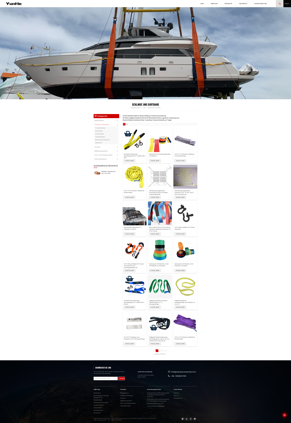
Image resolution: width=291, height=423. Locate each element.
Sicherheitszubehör (100, 159)
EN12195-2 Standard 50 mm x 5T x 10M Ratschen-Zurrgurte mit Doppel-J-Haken (108, 172)
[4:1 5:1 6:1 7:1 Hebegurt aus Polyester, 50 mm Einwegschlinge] (134, 323)
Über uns (214, 4)
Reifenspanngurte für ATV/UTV (155, 403)
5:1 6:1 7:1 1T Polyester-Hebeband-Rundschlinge (185, 338)
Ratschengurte (99, 120)
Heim (202, 4)
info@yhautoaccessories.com (183, 372)
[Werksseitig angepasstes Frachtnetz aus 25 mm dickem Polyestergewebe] (160, 177)
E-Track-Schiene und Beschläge (155, 406)
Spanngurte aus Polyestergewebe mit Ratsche (160, 155)
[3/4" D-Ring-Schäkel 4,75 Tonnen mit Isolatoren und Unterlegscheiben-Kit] (134, 250)
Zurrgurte (97, 147)
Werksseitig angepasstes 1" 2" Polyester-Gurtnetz (133, 228)
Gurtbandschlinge (100, 128)
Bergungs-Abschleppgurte (102, 139)
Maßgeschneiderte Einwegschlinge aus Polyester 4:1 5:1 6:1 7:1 (185, 302)
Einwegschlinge (99, 134)
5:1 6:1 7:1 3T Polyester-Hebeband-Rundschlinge (134, 191)
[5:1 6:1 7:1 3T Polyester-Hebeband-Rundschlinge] (134, 177)
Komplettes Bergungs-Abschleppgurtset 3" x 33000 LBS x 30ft (134, 156)
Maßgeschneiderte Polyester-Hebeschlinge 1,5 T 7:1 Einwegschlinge (158, 302)
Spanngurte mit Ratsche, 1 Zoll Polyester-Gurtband (184, 265)
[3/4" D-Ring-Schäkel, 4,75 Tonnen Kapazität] (185, 213)
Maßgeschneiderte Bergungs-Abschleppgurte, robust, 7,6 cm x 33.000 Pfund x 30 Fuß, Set (159, 339)
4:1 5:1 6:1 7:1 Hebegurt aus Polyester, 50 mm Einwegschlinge (134, 338)
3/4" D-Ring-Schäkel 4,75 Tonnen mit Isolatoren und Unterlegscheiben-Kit (134, 265)
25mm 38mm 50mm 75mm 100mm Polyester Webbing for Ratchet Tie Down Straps (160, 229)
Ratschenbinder (98, 400)
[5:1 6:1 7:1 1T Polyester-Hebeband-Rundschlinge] (185, 323)
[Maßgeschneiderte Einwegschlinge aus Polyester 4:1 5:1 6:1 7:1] (185, 286)
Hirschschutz (97, 413)
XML (109, 420)
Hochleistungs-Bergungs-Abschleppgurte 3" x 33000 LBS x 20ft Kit (134, 302)
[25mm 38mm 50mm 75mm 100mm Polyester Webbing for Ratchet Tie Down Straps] (160, 213)
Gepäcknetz (98, 142)
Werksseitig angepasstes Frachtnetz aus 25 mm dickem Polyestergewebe (158, 192)
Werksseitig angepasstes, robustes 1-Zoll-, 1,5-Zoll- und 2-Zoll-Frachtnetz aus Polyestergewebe (184, 192)
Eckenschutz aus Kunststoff (101, 402)
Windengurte (97, 393)
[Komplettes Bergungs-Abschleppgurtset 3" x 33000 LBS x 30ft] (134, 140)
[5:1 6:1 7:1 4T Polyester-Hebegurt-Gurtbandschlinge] (185, 140)
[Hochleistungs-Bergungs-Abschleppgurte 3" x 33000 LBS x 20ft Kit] (134, 286)
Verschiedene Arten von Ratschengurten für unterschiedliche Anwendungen (158, 400)
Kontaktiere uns (260, 4)
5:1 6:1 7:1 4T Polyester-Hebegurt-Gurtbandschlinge (185, 155)
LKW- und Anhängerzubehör (103, 155)
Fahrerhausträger (98, 410)
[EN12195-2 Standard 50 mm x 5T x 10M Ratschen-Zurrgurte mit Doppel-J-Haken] (97, 173)
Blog (95, 420)
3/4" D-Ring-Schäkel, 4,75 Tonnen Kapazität (185, 228)
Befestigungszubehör (101, 151)
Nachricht (243, 4)
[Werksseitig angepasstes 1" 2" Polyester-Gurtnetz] (134, 213)
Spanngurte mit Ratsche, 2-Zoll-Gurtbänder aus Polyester (159, 265)
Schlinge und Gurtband (101, 124)
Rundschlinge (99, 131)
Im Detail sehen (129, 160)
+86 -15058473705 (178, 376)
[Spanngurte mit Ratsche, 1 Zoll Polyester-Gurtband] (185, 250)
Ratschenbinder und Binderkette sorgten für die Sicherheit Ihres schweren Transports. (158, 394)
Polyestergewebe (100, 137)
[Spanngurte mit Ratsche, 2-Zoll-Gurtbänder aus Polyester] (160, 250)
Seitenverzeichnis (102, 420)
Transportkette (98, 407)
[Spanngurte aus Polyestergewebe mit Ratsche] (160, 140)
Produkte (228, 4)
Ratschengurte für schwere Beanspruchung (101, 396)
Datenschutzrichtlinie (116, 420)
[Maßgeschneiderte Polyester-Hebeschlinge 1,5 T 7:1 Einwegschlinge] (160, 286)
